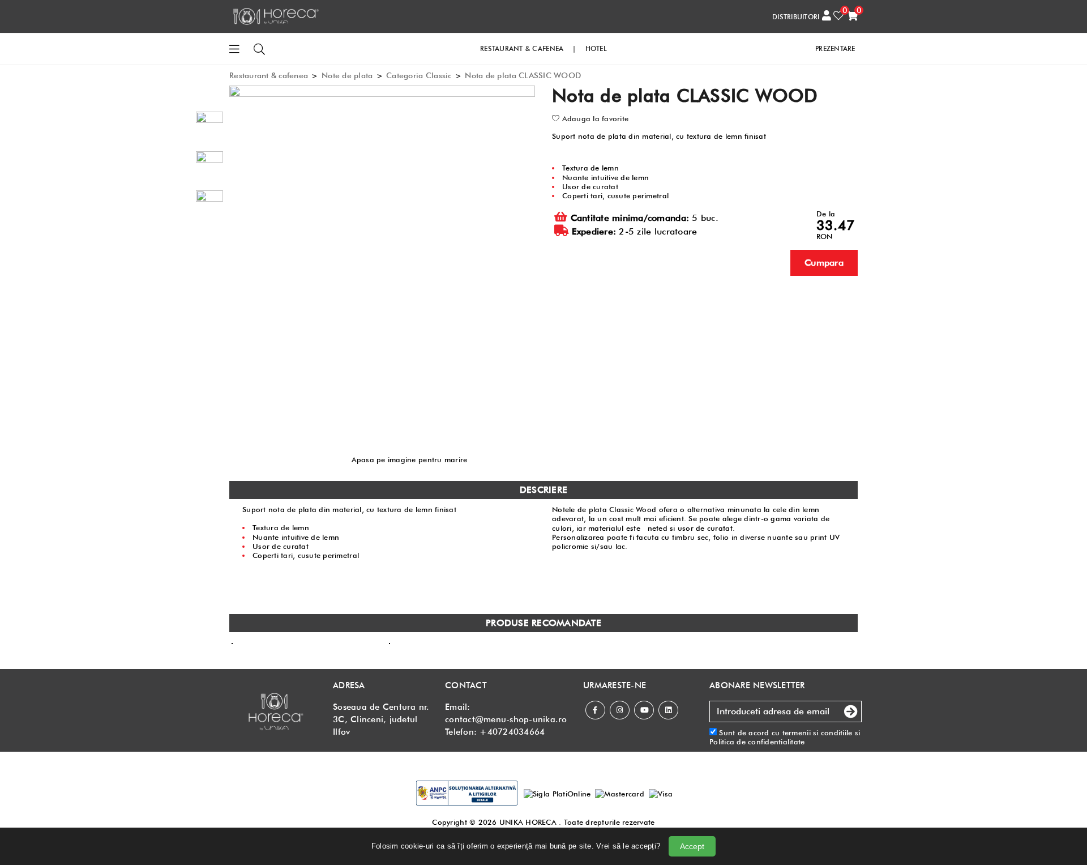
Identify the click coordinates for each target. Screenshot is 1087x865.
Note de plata (347, 75)
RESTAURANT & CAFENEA (521, 48)
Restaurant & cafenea (268, 75)
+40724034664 (512, 732)
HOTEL (596, 48)
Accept (692, 846)
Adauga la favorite (593, 118)
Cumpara (824, 262)
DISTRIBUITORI (795, 16)
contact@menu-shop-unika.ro (506, 719)
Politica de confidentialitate (757, 741)
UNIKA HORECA (528, 821)
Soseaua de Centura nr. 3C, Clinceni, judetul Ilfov (381, 719)
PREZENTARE (835, 48)
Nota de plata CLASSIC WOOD (523, 75)
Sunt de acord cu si (784, 737)
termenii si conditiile (817, 732)
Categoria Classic (418, 75)
